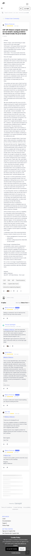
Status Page (5, 525)
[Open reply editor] (15, 297)
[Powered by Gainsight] (15, 504)
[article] (15, 313)
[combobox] (15, 12)
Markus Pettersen (10, 24)
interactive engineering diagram (11, 287)
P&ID (4, 284)
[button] (2, 9)
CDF (4, 280)
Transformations (20, 280)
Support (4, 523)
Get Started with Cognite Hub (10, 533)
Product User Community (12, 18)
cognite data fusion (13, 284)
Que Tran (7, 412)
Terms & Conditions (6, 507)
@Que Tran (7, 455)
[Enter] (2, 12)
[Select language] (20, 8)
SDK (9, 280)
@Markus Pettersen (10, 329)
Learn (3, 518)
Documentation (6, 521)
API (13, 280)
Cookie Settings (17, 507)
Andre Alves (8, 352)
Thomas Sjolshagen (10, 324)
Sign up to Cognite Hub (8, 531)
